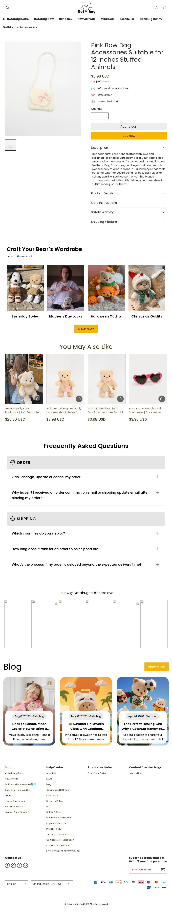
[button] (7, 7)
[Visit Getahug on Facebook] (7, 867)
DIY (48, 806)
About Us (51, 773)
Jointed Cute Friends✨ (17, 812)
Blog (48, 784)
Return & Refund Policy (58, 817)
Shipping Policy (54, 801)
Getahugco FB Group (57, 790)
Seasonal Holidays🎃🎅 (18, 790)
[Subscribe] (163, 870)
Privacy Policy (53, 828)
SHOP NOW (86, 329)
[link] (16, 19)
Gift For (8, 795)
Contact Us (52, 795)
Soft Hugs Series (14, 806)
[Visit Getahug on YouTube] (25, 867)
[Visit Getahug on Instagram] (13, 867)
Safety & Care (53, 812)
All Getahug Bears (15, 773)
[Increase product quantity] (106, 116)
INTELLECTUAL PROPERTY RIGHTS (63, 851)
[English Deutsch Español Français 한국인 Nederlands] (16, 883)
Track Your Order (97, 773)
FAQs (49, 778)
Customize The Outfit (57, 845)
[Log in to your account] (156, 7)
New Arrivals (11, 778)
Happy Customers (15, 801)
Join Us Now (135, 773)
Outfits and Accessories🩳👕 (20, 784)
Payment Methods (56, 823)
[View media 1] (10, 145)
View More (156, 666)
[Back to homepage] (86, 7)
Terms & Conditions (57, 834)
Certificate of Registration (60, 839)
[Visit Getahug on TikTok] (19, 867)
